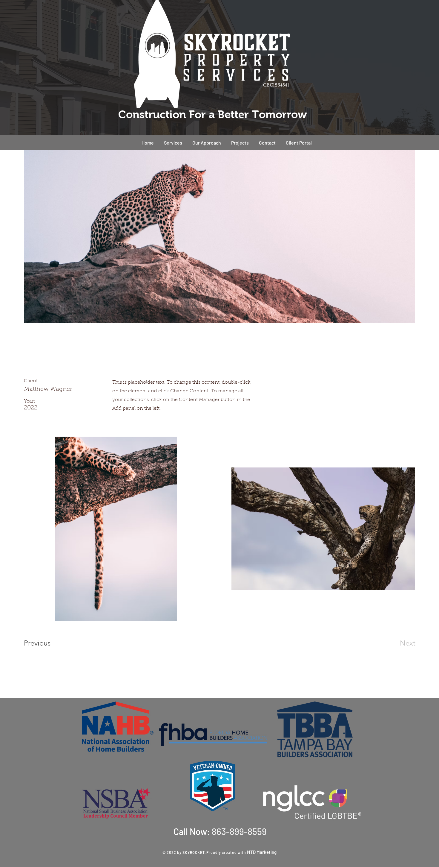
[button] (240, 142)
